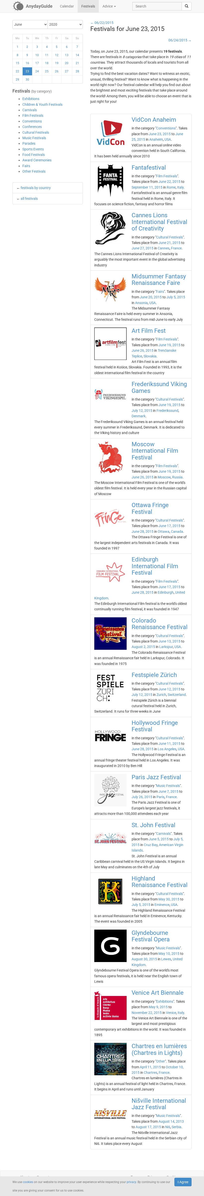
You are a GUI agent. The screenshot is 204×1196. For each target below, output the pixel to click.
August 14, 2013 (171, 1121)
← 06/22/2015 (101, 23)
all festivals (29, 199)
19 (56, 63)
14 (77, 55)
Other (160, 1061)
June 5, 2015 (159, 839)
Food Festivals (33, 155)
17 (37, 63)
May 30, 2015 (168, 899)
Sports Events (33, 149)
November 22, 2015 (147, 1013)
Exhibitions (30, 99)
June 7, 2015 (168, 791)
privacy (131, 1182)
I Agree (183, 1182)
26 (56, 71)
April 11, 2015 (150, 1067)
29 (17, 79)
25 (47, 71)
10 (37, 55)
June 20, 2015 (151, 297)
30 (27, 79)
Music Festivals (34, 138)
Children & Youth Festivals (42, 105)
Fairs (26, 166)
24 (37, 71)
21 (77, 63)
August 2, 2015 (143, 647)
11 (47, 55)
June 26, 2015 (142, 350)
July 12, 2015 (142, 411)
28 (77, 71)
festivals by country (36, 188)
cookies (28, 1182)
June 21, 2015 (169, 243)
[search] (187, 6)
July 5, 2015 (175, 297)
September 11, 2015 (147, 187)
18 (47, 63)
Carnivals (29, 110)
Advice (107, 6)
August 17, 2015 (148, 1127)
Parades (28, 143)
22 (17, 71)
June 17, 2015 (169, 526)
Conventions (32, 121)
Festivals (88, 6)
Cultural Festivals (35, 132)
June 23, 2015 (160, 134)
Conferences (32, 127)
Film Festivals (32, 115)
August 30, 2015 (144, 959)
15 (17, 63)
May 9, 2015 (158, 1007)
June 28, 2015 (142, 532)
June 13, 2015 (169, 641)
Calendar (67, 6)
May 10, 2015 (168, 954)
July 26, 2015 (142, 797)
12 (56, 55)
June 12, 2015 (169, 689)
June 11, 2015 (169, 744)
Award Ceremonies (36, 160)
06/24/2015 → (180, 40)
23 (27, 71)
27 (66, 71)
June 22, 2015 (169, 182)
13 (66, 55)
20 (66, 63)
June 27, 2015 (142, 248)
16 (27, 63)
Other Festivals (34, 171)
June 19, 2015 (169, 345)
